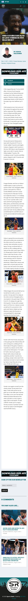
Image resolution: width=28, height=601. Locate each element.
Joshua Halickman (18, 52)
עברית (7, 2)
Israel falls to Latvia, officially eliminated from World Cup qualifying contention (13, 559)
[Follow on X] (23, 2)
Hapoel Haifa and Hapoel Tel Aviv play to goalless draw (13, 529)
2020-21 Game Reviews (15, 61)
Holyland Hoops (10, 63)
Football (5, 533)
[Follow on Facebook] (21, 2)
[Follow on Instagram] (25, 2)
